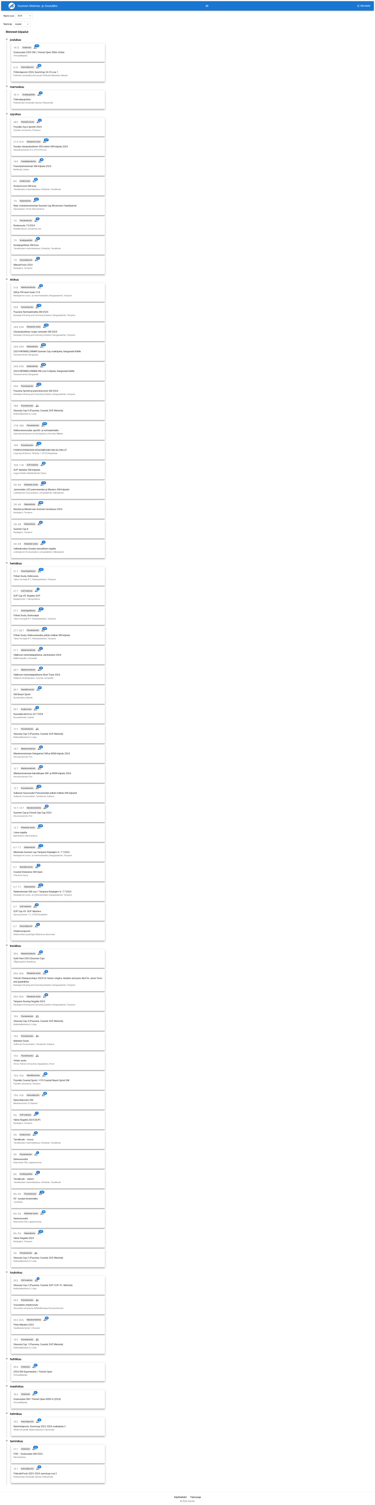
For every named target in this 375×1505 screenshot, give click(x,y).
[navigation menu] (206, 5)
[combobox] (24, 16)
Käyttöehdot (180, 1497)
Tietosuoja (195, 1497)
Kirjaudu (365, 6)
